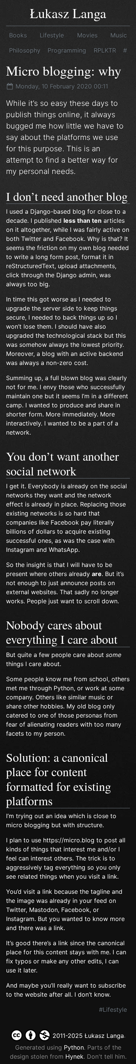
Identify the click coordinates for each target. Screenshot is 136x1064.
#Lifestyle (113, 1009)
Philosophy (24, 50)
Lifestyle (52, 35)
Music (118, 35)
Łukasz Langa (68, 13)
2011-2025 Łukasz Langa (87, 1035)
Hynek (74, 1056)
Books (18, 35)
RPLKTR (105, 50)
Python (74, 1047)
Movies (87, 35)
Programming (67, 50)
